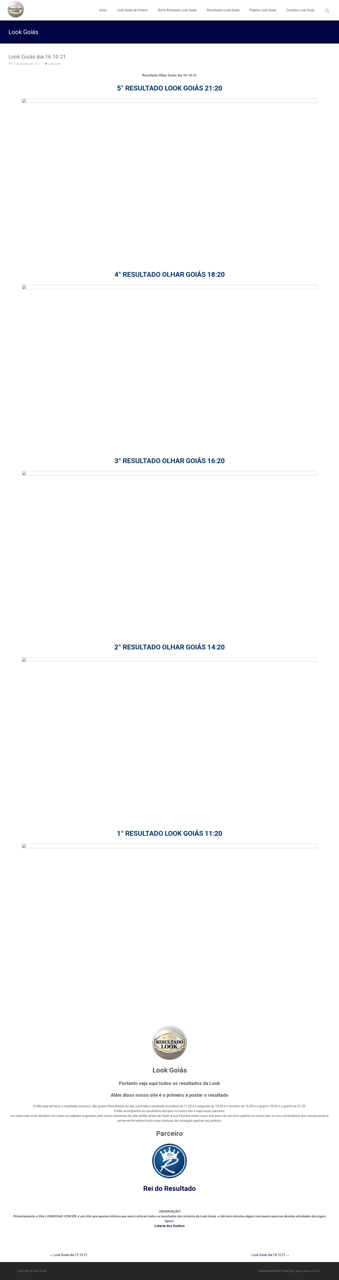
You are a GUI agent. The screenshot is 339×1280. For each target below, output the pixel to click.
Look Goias (54, 63)
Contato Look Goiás (300, 10)
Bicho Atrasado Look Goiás (177, 10)
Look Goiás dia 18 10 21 (270, 1255)
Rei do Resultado (169, 1188)
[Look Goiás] (12, 9)
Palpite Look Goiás (263, 10)
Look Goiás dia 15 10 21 (68, 1255)
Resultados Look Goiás (223, 10)
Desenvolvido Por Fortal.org (276, 1271)
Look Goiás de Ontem (132, 10)
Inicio (103, 10)
